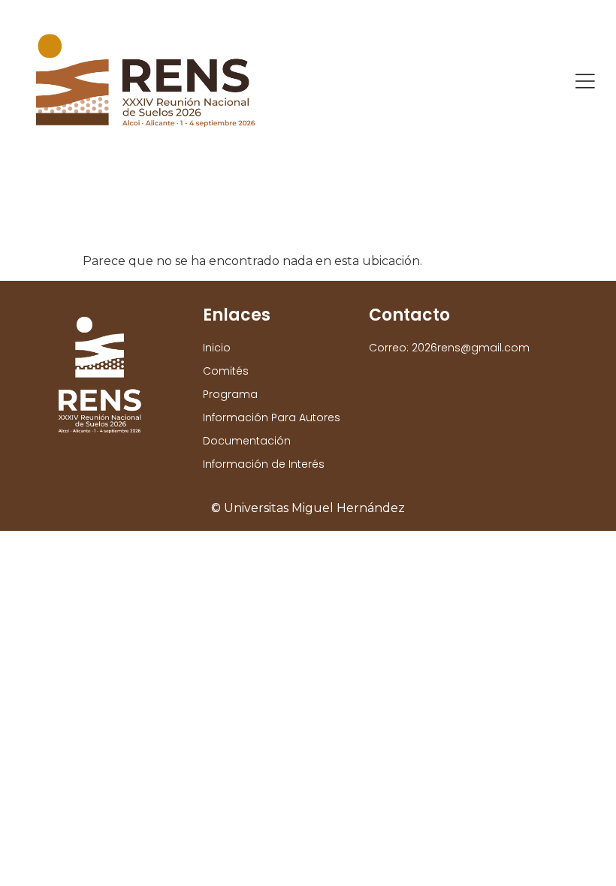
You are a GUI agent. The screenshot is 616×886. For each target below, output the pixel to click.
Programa (230, 394)
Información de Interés (264, 464)
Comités (226, 370)
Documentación (247, 440)
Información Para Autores (271, 417)
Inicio (217, 347)
